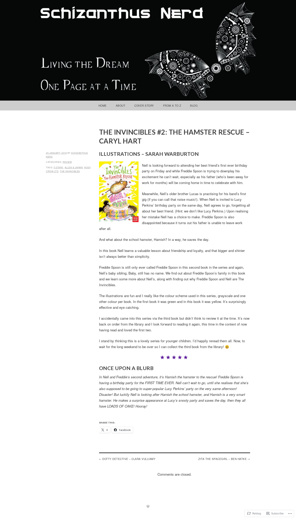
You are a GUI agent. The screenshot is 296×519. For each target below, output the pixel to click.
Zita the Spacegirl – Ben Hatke (222, 459)
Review (67, 161)
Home (102, 105)
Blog (194, 105)
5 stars (58, 167)
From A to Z (172, 105)
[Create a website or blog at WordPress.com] (148, 506)
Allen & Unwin (74, 167)
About (120, 105)
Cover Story (144, 105)
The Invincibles (70, 171)
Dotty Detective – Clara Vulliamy (128, 459)
